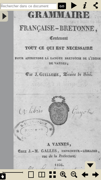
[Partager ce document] (95, 5)
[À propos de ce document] (84, 5)
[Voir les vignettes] (52, 174)
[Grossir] (63, 174)
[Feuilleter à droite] (95, 174)
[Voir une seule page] (31, 174)
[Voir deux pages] (41, 174)
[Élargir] (74, 174)
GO (62, 6)
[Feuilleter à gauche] (84, 174)
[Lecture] (74, 5)
